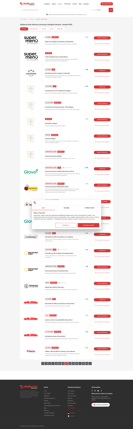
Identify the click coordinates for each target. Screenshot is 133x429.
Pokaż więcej (71, 408)
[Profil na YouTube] (98, 391)
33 (73, 363)
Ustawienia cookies (49, 415)
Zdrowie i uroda (72, 395)
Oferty (51, 28)
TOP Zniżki (67, 4)
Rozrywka (70, 400)
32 (70, 363)
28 (56, 363)
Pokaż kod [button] (102, 70)
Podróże (70, 398)
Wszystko (24, 28)
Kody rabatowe (34, 28)
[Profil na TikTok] (101, 391)
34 (76, 363)
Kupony (60, 4)
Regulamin (46, 395)
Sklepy (54, 4)
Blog (80, 4)
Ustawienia (65, 225)
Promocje (44, 28)
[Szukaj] (111, 10)
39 (83, 363)
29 (59, 363)
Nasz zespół (47, 393)
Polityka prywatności (49, 398)
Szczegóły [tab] (66, 207)
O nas (45, 391)
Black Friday (47, 403)
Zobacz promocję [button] (102, 37)
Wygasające (60, 28)
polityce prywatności (89, 219)
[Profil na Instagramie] (95, 391)
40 (87, 363)
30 (63, 363)
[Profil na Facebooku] (92, 391)
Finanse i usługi (72, 403)
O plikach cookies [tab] (89, 207)
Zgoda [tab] (43, 207)
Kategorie (47, 4)
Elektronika (71, 393)
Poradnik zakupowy (49, 412)
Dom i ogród (71, 391)
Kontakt (46, 400)
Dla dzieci (70, 405)
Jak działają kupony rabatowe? (52, 405)
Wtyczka (46, 410)
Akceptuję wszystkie (88, 225)
